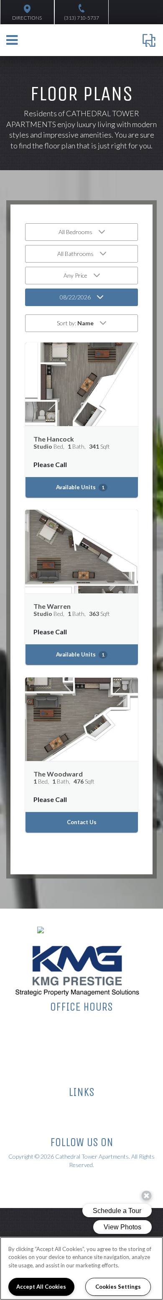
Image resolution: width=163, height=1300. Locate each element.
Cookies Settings (118, 1286)
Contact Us (82, 822)
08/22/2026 (75, 297)
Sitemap (82, 1107)
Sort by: (75, 323)
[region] (81, 1268)
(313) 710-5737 (81, 18)
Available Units (80, 487)
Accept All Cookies (41, 1286)
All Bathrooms (75, 253)
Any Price (75, 275)
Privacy (81, 1117)
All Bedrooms (75, 231)
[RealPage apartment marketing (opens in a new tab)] (67, 1182)
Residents (81, 1127)
